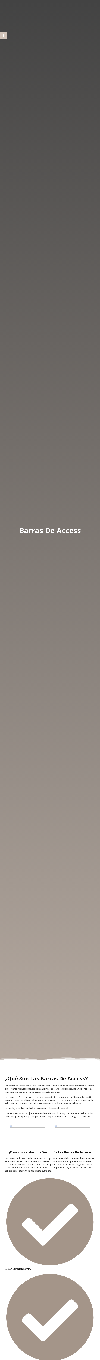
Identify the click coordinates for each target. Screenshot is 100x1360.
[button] (3, 35)
